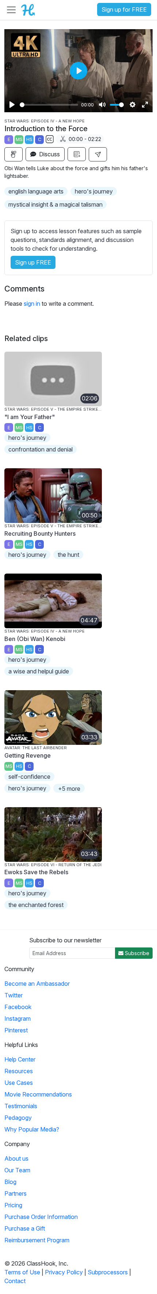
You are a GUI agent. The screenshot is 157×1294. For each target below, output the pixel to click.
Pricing (13, 1205)
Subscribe (136, 953)
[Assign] (13, 154)
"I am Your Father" (29, 417)
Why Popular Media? (31, 1129)
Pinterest (16, 1030)
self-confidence (29, 776)
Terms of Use (22, 1272)
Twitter (13, 995)
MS (19, 139)
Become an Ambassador (37, 983)
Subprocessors (108, 1272)
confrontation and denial (40, 449)
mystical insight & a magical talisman (55, 204)
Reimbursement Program (36, 1240)
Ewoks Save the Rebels (36, 872)
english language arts (36, 191)
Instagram (17, 1018)
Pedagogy (18, 1117)
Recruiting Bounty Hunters (40, 533)
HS (29, 139)
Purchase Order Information (41, 1216)
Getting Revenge (27, 755)
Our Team (17, 1170)
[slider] (49, 104)
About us (16, 1158)
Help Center (19, 1059)
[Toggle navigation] (11, 10)
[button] (98, 154)
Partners (15, 1193)
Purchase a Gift (24, 1228)
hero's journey (94, 191)
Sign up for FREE (124, 9)
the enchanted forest (36, 904)
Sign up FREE (33, 262)
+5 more (69, 788)
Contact (15, 1281)
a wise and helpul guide (38, 671)
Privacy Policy (64, 1272)
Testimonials (20, 1106)
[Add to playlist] (77, 154)
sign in (32, 303)
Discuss (49, 154)
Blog (10, 1181)
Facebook (17, 1006)
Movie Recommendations (38, 1094)
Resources (18, 1071)
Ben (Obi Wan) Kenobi (34, 638)
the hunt (68, 554)
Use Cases (18, 1082)
